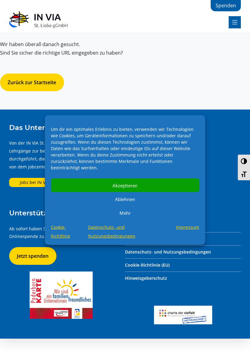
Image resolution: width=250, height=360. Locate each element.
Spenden (226, 5)
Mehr (125, 213)
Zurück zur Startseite (32, 82)
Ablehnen (125, 199)
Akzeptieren (125, 185)
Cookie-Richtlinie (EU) (147, 265)
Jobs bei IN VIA (34, 182)
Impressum (187, 227)
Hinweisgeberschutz (146, 278)
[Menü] (235, 22)
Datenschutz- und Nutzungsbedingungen (168, 252)
